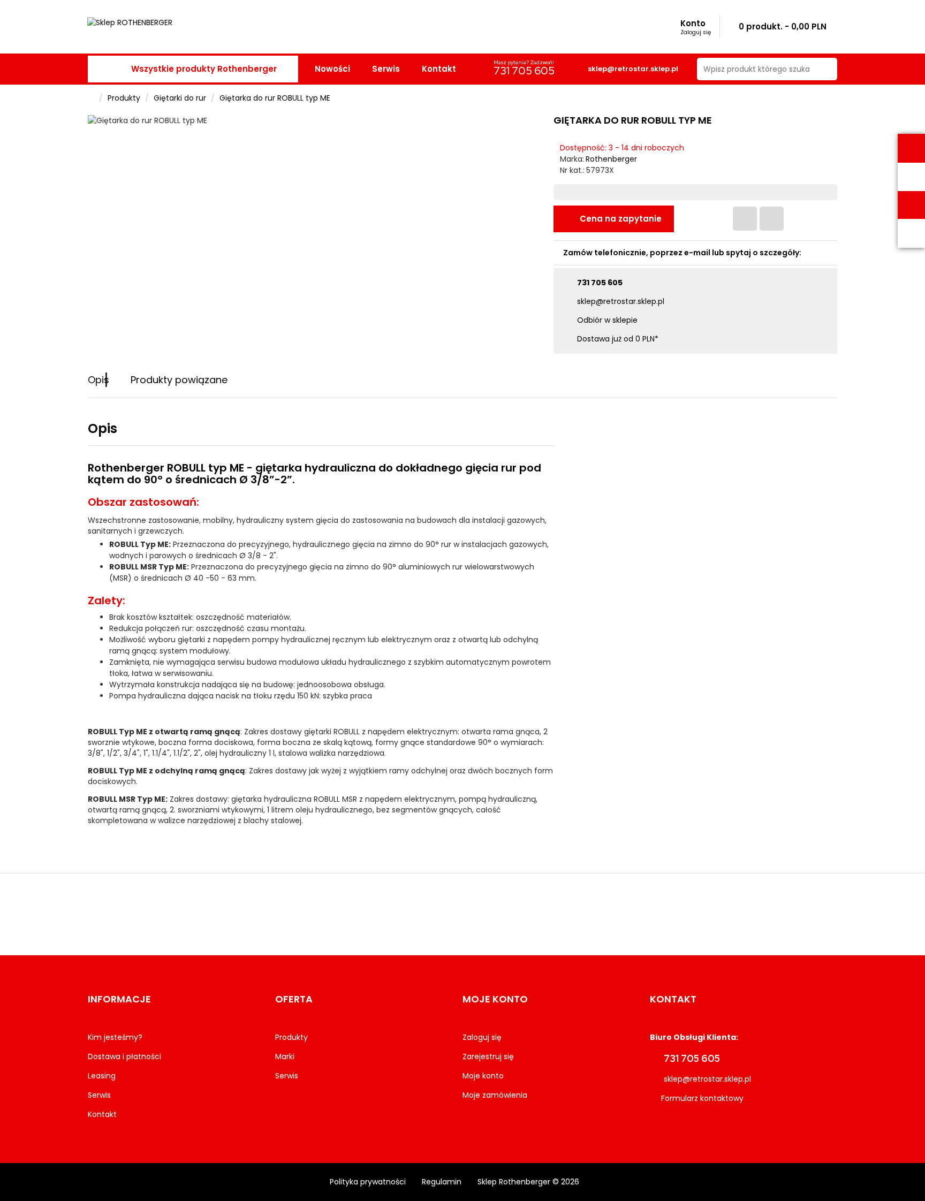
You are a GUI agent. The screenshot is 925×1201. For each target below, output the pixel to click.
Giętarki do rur (180, 98)
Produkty (124, 98)
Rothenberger (611, 159)
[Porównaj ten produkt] (772, 219)
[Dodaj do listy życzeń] (745, 219)
